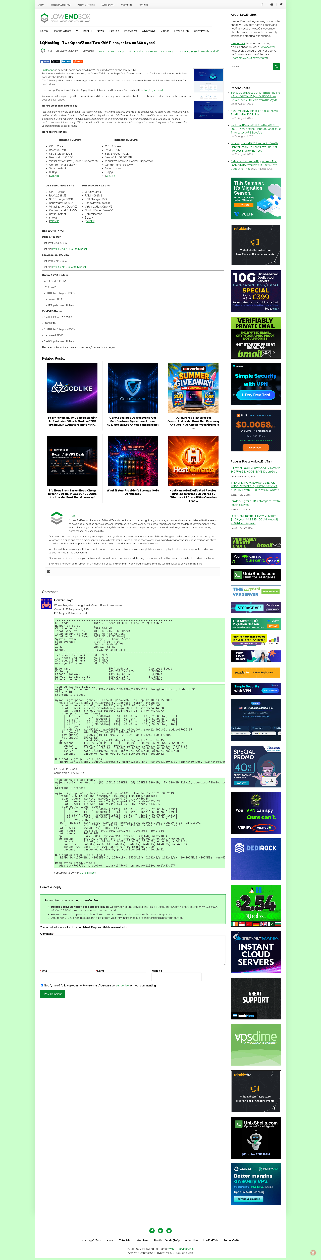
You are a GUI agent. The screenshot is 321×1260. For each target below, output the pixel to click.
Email (44, 970)
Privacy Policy (164, 1252)
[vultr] (256, 218)
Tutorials (114, 30)
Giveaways (148, 30)
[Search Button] (276, 66)
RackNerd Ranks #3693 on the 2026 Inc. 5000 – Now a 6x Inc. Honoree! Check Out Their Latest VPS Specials (256, 128)
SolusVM (204, 51)
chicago (120, 51)
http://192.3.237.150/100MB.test (69, 248)
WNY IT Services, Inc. (181, 1248)
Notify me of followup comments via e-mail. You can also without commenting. (99, 985)
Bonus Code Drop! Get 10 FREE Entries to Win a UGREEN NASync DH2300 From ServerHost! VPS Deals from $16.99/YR (255, 96)
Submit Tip (126, 4)
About (41, 4)
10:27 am (84, 872)
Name (100, 970)
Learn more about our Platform (249, 58)
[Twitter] (281, 4)
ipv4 (150, 51)
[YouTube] (271, 4)
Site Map (187, 1252)
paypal (195, 51)
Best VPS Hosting (86, 4)
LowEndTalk (181, 30)
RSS (177, 1252)
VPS (218, 51)
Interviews (130, 30)
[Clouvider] (256, 311)
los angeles (172, 51)
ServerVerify (201, 30)
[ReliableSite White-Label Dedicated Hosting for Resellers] (256, 265)
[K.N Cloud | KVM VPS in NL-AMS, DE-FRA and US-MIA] (256, 450)
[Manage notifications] (313, 1252)
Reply (93, 872)
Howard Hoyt (63, 600)
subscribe (122, 985)
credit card (132, 51)
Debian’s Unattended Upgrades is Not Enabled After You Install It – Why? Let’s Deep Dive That (254, 165)
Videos (164, 30)
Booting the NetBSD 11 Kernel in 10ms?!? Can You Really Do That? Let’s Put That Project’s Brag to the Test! (254, 147)
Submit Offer (107, 4)
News (100, 30)
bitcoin (111, 51)
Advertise (143, 4)
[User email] (48, 571)
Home (44, 30)
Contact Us (147, 1252)
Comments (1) (89, 51)
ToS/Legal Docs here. (156, 90)
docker (143, 51)
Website (156, 970)
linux (161, 51)
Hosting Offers (62, 30)
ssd (212, 51)
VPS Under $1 (84, 30)
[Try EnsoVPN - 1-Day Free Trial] (256, 404)
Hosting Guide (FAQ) (61, 4)
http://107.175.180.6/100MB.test (69, 267)
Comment (47, 933)
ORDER (54, 175)
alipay (102, 51)
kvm (156, 51)
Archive (132, 1252)
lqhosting (185, 51)
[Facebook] (262, 4)
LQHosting (48, 70)
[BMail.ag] (256, 357)
